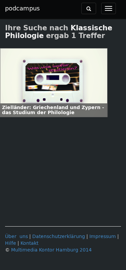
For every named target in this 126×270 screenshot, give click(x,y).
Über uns (16, 236)
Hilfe (10, 243)
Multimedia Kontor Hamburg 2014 (51, 250)
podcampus (22, 8)
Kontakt (29, 243)
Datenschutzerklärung (58, 236)
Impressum (102, 236)
